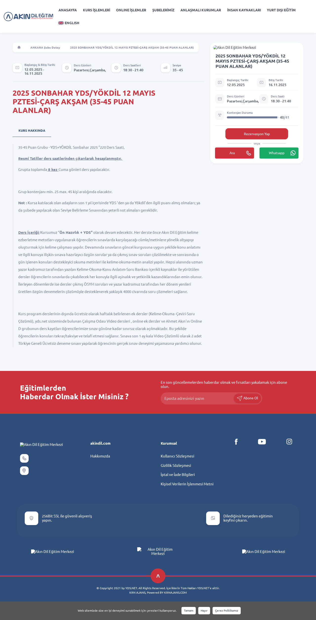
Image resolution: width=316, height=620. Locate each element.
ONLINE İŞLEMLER (131, 10)
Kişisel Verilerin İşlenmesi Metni (187, 484)
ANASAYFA (68, 10)
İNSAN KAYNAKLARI (244, 10)
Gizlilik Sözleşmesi (176, 465)
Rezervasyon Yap (257, 134)
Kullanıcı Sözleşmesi (177, 456)
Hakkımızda (100, 456)
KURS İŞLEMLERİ (96, 10)
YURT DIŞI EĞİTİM (281, 10)
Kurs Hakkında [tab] (32, 130)
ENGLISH (72, 23)
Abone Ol (250, 398)
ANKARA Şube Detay (45, 47)
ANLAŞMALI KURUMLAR (200, 10)
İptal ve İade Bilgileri (178, 475)
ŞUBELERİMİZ (163, 10)
